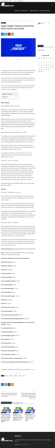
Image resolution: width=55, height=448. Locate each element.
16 (52, 65)
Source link (32, 369)
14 (48, 65)
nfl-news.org (44, 439)
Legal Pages (20, 1)
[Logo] (7, 4)
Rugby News (17, 10)
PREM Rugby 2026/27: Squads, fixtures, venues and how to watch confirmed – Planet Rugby (30, 417)
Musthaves (16, 375)
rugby (20, 375)
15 (50, 65)
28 (48, 69)
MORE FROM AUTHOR (17, 403)
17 (39, 67)
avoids (6, 375)
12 (43, 65)
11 (41, 65)
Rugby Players (24, 10)
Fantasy (10, 375)
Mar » (42, 71)
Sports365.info (21, 439)
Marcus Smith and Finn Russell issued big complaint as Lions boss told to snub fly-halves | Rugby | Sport (28, 396)
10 (39, 65)
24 (39, 69)
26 (43, 69)
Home (2, 20)
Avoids (4, 98)
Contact (15, 1)
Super (24, 375)
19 (43, 67)
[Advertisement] (27, 17)
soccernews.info (30, 439)
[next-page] (4, 425)
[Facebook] (53, 1)
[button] (52, 5)
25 (41, 69)
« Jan (39, 71)
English (42, 23)
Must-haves (5, 96)
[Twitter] (5, 34)
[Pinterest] (9, 34)
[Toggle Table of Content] (15, 94)
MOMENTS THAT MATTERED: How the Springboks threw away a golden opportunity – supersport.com (18, 417)
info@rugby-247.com (25, 444)
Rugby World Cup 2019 (34, 10)
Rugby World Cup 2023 (45, 10)
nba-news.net (37, 439)
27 (46, 69)
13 (46, 65)
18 (41, 67)
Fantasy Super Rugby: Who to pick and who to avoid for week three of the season (9, 395)
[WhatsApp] (12, 34)
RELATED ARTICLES (6, 403)
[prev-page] (2, 425)
